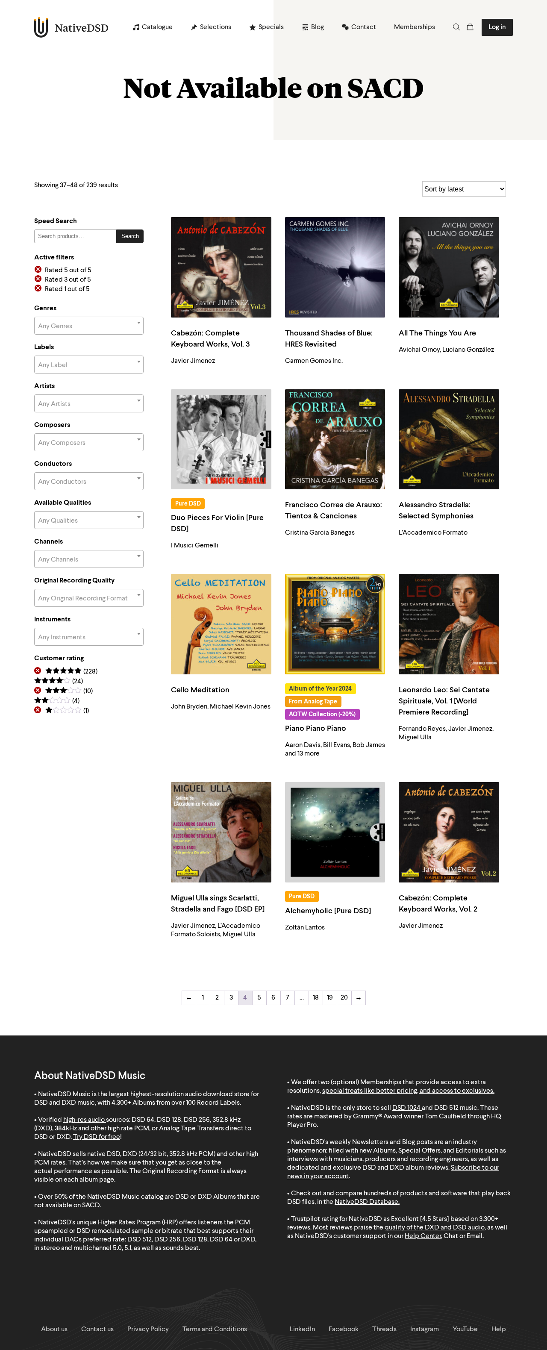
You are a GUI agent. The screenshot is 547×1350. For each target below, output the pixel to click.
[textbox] (89, 326)
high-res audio (84, 1120)
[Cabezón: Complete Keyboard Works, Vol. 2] (449, 832)
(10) (69, 691)
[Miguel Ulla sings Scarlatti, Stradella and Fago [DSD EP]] (221, 832)
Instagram (424, 1329)
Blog (317, 27)
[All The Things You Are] (449, 267)
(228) (71, 672)
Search (130, 236)
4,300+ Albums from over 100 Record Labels (176, 1103)
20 (344, 997)
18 (316, 997)
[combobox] (89, 326)
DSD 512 (446, 1108)
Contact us (97, 1329)
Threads (384, 1329)
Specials (271, 27)
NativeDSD (71, 27)
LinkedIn (302, 1329)
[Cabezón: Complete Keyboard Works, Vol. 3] (221, 267)
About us (54, 1329)
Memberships (414, 27)
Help (498, 1329)
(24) (58, 681)
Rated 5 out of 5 (68, 270)
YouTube (465, 1329)
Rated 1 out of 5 (67, 289)
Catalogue (157, 27)
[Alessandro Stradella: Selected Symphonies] (449, 439)
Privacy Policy (148, 1329)
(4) (56, 701)
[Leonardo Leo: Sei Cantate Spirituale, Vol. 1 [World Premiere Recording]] (449, 624)
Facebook (344, 1329)
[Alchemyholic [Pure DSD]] (335, 832)
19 (330, 997)
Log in (497, 27)
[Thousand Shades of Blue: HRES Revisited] (335, 267)
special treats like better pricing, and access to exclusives (407, 1091)
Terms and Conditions (214, 1329)
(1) (67, 711)
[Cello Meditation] (221, 624)
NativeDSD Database (366, 1202)
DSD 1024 (406, 1108)
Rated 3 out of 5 (68, 279)
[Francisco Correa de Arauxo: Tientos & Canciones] (335, 439)
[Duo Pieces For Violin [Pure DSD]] (221, 439)
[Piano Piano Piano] (335, 624)
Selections (215, 27)
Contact (363, 27)
